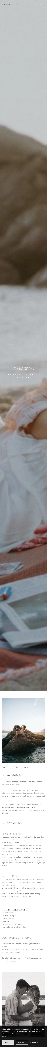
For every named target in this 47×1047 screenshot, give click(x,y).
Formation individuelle (11, 775)
